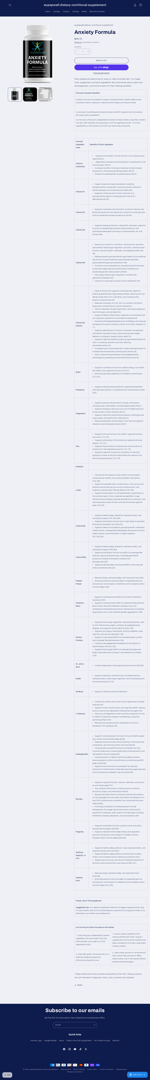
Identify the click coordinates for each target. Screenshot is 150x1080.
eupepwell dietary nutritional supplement (43, 1069)
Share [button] (79, 985)
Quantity (77, 47)
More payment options (101, 73)
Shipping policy (121, 1069)
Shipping (77, 42)
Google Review (50, 1040)
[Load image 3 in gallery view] (45, 94)
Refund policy (66, 1069)
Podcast (115, 1040)
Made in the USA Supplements (79, 1040)
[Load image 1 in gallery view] (15, 94)
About (61, 1040)
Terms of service (79, 1069)
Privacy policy (92, 1069)
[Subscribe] (94, 1025)
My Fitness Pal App (102, 1040)
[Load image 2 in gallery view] (30, 94)
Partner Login (36, 1040)
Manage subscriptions (75, 1072)
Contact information (107, 1069)
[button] (10, 5)
